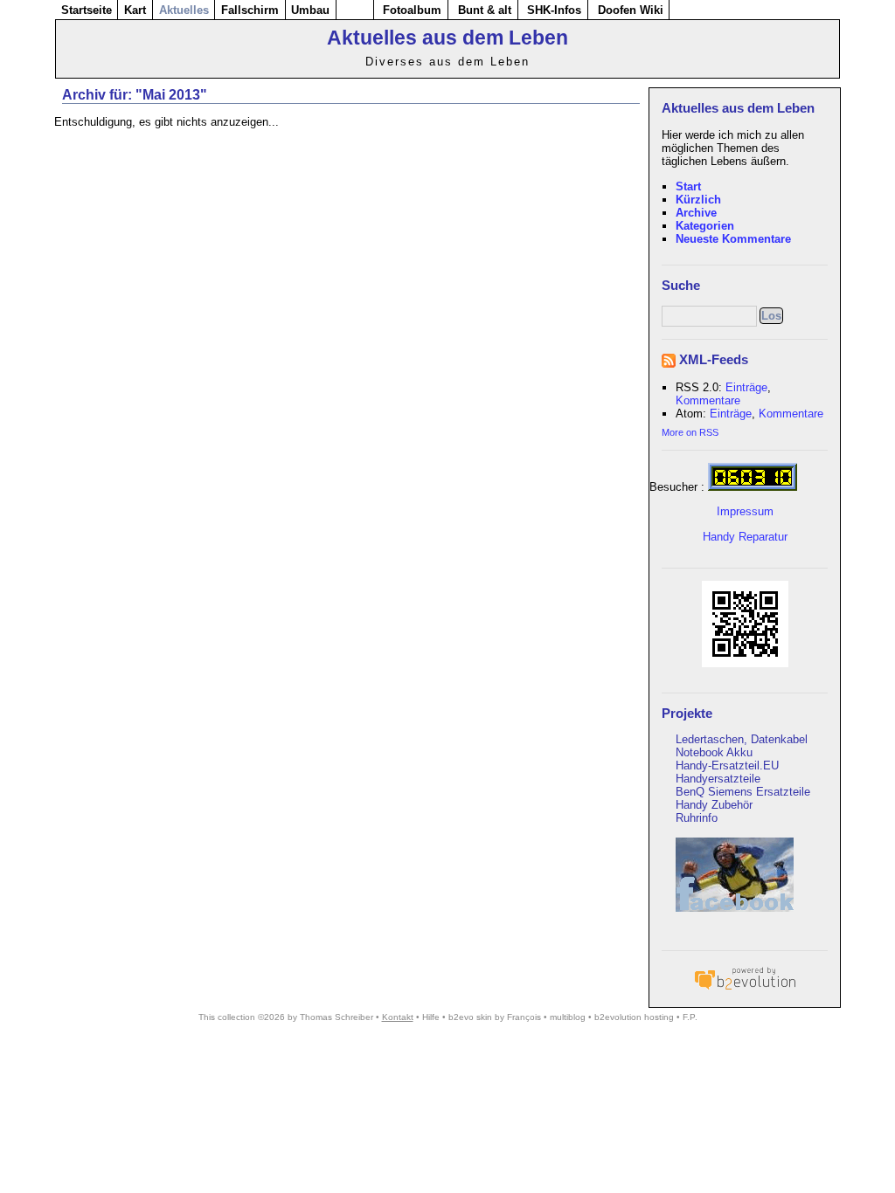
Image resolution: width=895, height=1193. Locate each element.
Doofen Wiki (630, 10)
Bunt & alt (484, 10)
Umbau (310, 10)
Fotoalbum (412, 10)
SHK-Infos (554, 10)
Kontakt (397, 1017)
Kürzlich (698, 199)
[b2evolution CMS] (744, 989)
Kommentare (708, 400)
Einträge (746, 387)
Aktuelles (184, 10)
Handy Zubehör (714, 804)
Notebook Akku (714, 752)
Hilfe (431, 1017)
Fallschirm (250, 10)
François (524, 1017)
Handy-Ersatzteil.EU (727, 765)
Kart (135, 10)
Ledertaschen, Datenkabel (742, 739)
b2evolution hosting (634, 1017)
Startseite (86, 10)
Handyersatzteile (718, 778)
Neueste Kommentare (733, 238)
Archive (696, 212)
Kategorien (705, 225)
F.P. (690, 1017)
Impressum (745, 511)
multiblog (568, 1017)
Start (688, 186)
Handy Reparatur (745, 536)
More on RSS (690, 432)
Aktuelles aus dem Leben (447, 37)
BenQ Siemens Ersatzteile (743, 791)
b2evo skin (470, 1017)
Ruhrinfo (697, 817)
